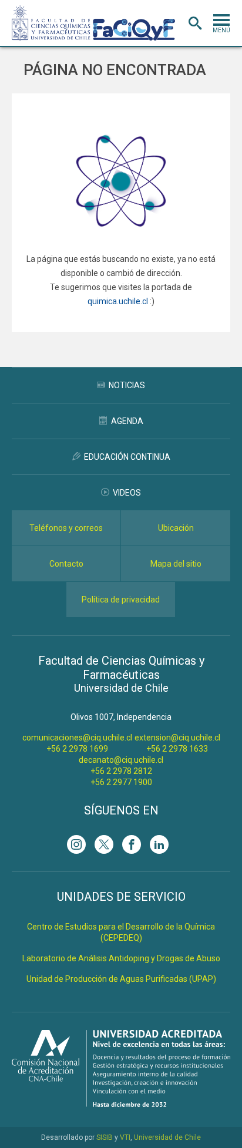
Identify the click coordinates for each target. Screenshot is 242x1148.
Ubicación (176, 528)
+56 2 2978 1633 (177, 748)
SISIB (104, 1137)
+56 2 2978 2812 (121, 771)
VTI (125, 1137)
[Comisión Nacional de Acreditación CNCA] (121, 1103)
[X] (104, 844)
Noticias (127, 385)
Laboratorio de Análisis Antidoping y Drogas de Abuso (121, 958)
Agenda (127, 421)
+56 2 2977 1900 (121, 782)
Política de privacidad (121, 599)
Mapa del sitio (175, 563)
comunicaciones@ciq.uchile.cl (77, 737)
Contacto (66, 563)
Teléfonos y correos (66, 528)
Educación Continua (127, 457)
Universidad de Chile (167, 1137)
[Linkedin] (159, 844)
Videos (127, 492)
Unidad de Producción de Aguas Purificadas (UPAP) (121, 979)
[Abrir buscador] (195, 23)
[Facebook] (131, 844)
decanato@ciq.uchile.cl (121, 760)
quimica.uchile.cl (118, 301)
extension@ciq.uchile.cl (177, 737)
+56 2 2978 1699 (77, 748)
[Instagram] (76, 844)
